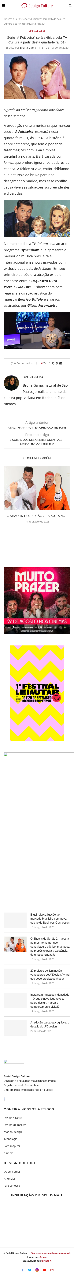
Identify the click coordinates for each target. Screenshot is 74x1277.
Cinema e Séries (12, 19)
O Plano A (46, 1261)
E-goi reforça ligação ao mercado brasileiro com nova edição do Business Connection (49, 918)
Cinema (8, 1153)
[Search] (70, 6)
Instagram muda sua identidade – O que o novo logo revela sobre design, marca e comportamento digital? (49, 1000)
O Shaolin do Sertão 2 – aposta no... (37, 516)
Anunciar (9, 1178)
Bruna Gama (28, 47)
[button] (37, 530)
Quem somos (12, 1171)
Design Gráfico (13, 1117)
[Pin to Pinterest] (57, 363)
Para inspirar (12, 1146)
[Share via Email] (60, 363)
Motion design (13, 1132)
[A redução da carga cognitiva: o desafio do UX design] (15, 1028)
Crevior (43, 1257)
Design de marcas (15, 1125)
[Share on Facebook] (49, 363)
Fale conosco (12, 1185)
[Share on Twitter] (52, 363)
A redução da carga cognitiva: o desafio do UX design (49, 1024)
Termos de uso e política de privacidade (51, 1253)
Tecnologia (10, 1139)
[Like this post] (44, 363)
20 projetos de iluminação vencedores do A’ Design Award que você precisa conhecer (49, 974)
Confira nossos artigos (29, 1109)
